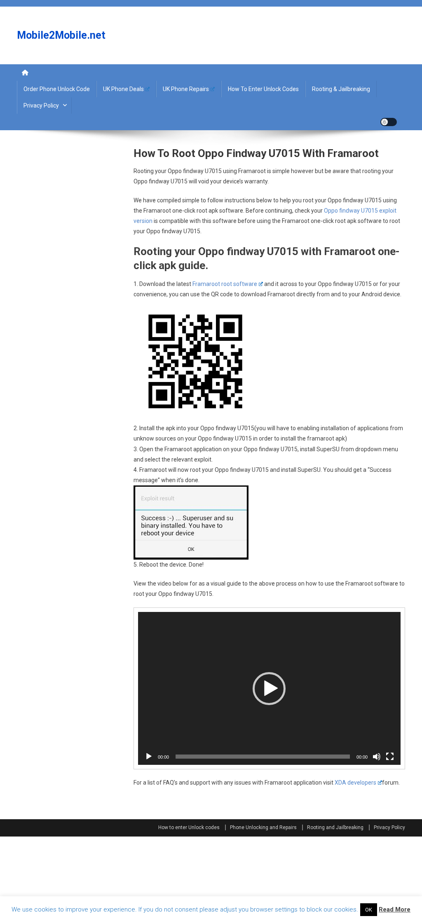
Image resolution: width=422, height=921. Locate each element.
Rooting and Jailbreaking (335, 827)
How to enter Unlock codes (263, 89)
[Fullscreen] (390, 756)
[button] (269, 688)
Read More (394, 909)
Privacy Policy (41, 105)
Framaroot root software (224, 284)
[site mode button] (388, 122)
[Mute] (377, 756)
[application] (269, 688)
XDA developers (355, 782)
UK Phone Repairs (186, 89)
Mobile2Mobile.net (61, 35)
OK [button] (368, 910)
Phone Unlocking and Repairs (263, 827)
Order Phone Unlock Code (56, 89)
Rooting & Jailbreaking (341, 89)
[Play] (149, 756)
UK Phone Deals (123, 89)
